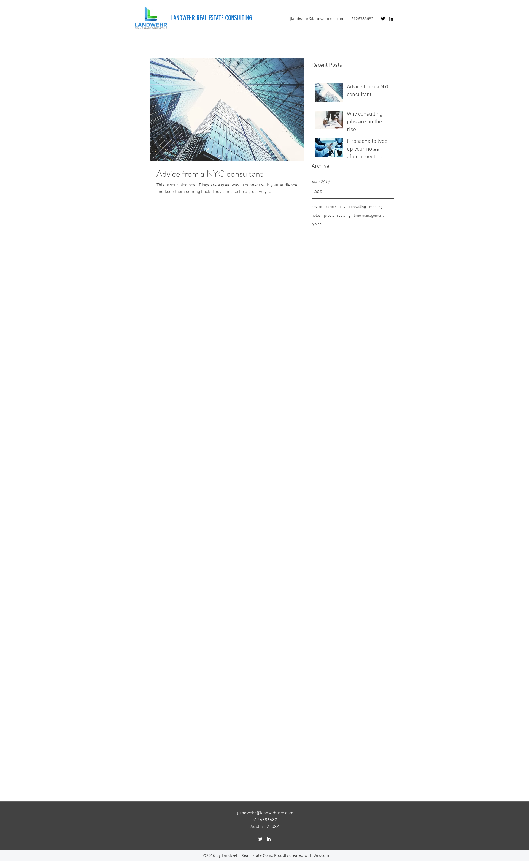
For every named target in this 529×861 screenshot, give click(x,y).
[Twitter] (383, 18)
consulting (357, 207)
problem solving (337, 215)
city (343, 207)
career (330, 207)
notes (316, 215)
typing (317, 224)
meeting (375, 207)
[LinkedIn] (391, 18)
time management (369, 215)
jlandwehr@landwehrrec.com (317, 18)
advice (317, 207)
